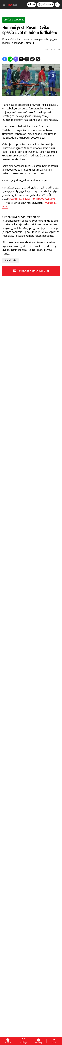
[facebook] (4, 59)
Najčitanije (38, 1043)
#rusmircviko (10, 260)
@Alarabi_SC (15, 198)
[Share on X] (21, 59)
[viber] (15, 59)
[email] (26, 59)
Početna (8, 1043)
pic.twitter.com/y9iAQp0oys (39, 198)
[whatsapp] (10, 59)
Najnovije (23, 1043)
